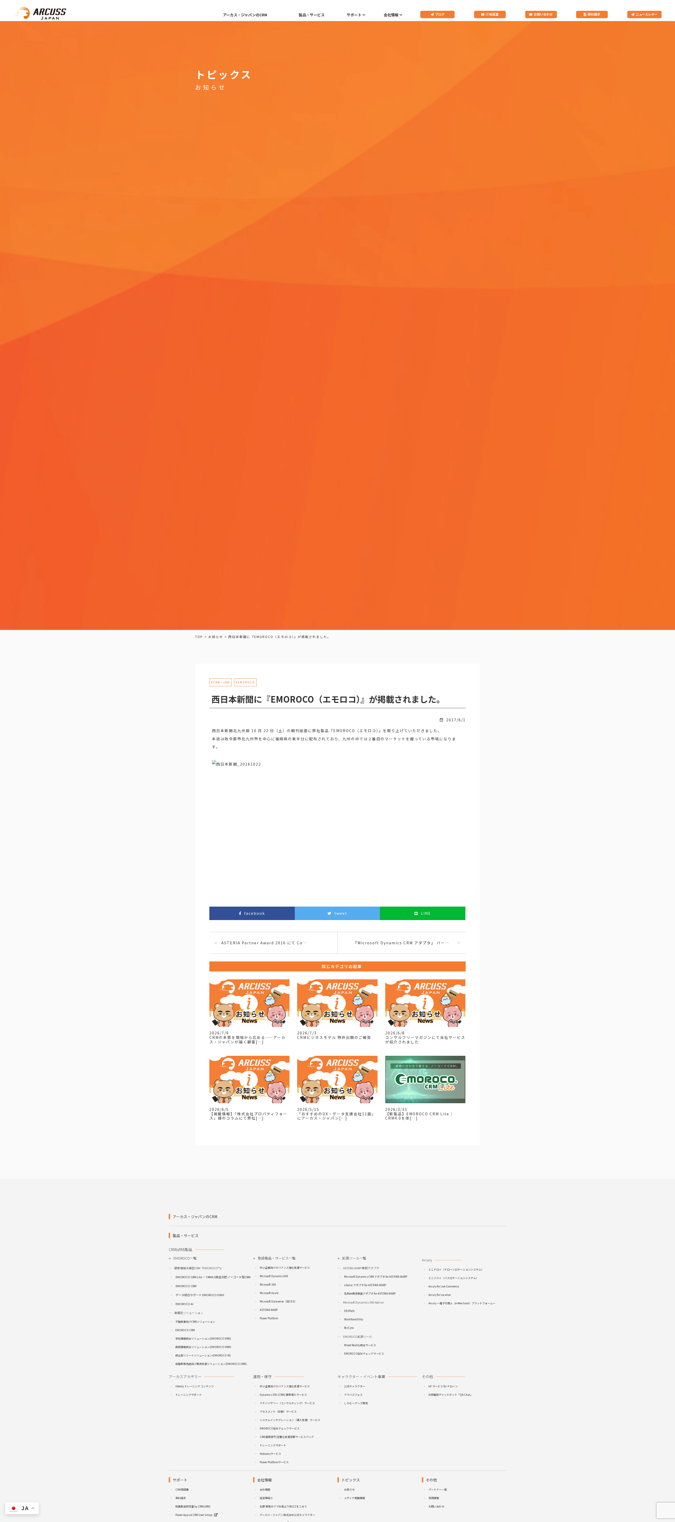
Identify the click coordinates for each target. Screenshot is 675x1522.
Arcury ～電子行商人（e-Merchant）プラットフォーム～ (461, 1303)
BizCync (349, 1328)
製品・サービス (312, 14)
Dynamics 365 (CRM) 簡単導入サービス (283, 1395)
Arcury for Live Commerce (443, 1286)
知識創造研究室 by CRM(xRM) (192, 1506)
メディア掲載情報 (354, 1498)
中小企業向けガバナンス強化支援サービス (285, 1268)
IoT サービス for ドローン (443, 1386)
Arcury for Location (439, 1295)
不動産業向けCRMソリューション (195, 1322)
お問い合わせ (543, 14)
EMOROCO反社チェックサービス (364, 1353)
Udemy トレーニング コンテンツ (194, 1386)
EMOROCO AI (184, 1304)
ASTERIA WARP (269, 1310)
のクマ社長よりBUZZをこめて (283, 1506)
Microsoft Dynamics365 (274, 1276)
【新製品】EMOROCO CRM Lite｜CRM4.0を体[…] (419, 1116)
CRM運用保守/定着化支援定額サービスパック (287, 1437)
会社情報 (391, 14)
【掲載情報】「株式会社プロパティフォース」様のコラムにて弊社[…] (248, 1116)
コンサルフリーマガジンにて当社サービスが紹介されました (425, 1039)
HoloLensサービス (270, 1454)
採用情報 (433, 1498)
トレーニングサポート (188, 1395)
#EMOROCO (245, 682)
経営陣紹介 (266, 1498)
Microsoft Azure (269, 1293)
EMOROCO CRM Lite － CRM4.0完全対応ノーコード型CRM (213, 1277)
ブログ (440, 14)
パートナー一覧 (437, 1489)
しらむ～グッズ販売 (356, 1403)
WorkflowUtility (353, 1319)
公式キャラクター (354, 1386)
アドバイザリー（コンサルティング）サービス (287, 1403)
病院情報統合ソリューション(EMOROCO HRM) (203, 1347)
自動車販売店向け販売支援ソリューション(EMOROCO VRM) (211, 1364)
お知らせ (349, 1489)
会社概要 (265, 1489)
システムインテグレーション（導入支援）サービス (290, 1420)
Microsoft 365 (268, 1284)
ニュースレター (647, 14)
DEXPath (349, 1311)
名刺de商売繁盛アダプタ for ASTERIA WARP (370, 1293)
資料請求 (593, 14)
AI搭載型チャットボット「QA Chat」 (450, 1395)
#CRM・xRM (220, 682)
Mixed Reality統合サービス (360, 1345)
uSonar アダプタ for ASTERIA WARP (365, 1285)
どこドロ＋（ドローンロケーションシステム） (456, 1269)
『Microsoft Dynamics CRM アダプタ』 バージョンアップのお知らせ (403, 942)
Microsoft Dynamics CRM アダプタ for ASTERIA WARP (375, 1276)
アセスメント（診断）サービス (278, 1411)
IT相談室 (492, 14)
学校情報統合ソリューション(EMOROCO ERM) (203, 1338)
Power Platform (269, 1318)
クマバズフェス (353, 1395)
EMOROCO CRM (186, 1286)
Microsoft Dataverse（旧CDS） (278, 1301)
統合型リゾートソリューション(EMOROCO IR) (203, 1355)
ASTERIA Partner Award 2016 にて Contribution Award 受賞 (266, 942)
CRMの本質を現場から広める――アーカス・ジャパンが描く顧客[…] (247, 1039)
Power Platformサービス (274, 1462)
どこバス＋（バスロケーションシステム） (453, 1278)
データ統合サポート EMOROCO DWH (200, 1295)
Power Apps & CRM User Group (194, 1515)
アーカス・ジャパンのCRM (245, 14)
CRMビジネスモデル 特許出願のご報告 (334, 1037)
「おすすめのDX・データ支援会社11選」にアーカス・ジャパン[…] (336, 1116)
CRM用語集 (182, 1489)
